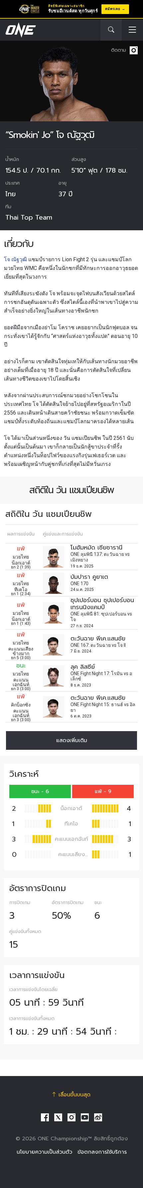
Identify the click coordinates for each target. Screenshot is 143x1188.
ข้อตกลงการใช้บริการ (102, 1152)
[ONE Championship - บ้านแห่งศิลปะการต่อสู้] (20, 30)
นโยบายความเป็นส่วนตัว (44, 1152)
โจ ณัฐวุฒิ (15, 259)
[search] (111, 30)
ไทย (10, 194)
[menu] (132, 30)
